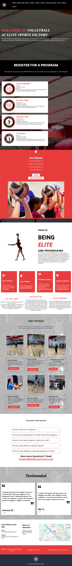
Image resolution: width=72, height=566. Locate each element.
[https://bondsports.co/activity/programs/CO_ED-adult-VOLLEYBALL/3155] (9, 122)
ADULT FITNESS (61, 3)
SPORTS (32, 3)
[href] (55, 532)
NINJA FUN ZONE (51, 3)
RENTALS (43, 3)
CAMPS (38, 3)
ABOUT (14, 6)
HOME (14, 3)
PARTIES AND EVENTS (23, 3)
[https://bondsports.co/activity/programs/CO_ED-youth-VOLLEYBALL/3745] (9, 88)
